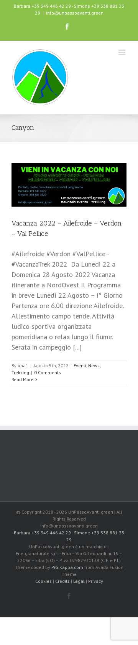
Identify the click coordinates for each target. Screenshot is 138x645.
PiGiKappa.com (67, 567)
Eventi (80, 365)
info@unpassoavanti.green (75, 13)
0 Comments (47, 372)
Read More (22, 379)
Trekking (20, 372)
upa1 (23, 365)
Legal (79, 581)
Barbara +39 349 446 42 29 (42, 6)
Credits (62, 581)
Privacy (95, 581)
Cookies (43, 581)
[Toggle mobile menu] (122, 52)
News (94, 365)
